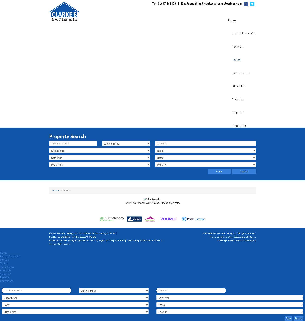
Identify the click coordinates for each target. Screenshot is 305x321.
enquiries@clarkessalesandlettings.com (216, 3)
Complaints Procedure (60, 244)
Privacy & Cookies (115, 240)
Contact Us (239, 126)
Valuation (238, 99)
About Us (238, 86)
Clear (219, 171)
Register (237, 112)
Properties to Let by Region (92, 240)
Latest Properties (244, 33)
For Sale (237, 46)
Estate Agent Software (245, 236)
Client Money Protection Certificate (143, 240)
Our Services (240, 73)
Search (244, 171)
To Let (236, 60)
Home (232, 20)
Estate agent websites (227, 240)
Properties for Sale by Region (63, 240)
